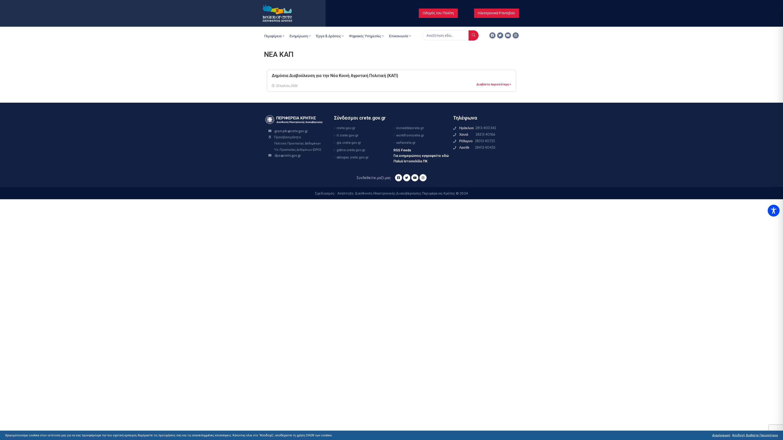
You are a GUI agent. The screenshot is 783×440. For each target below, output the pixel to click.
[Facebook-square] (492, 35)
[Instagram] (516, 35)
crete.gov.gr (346, 128)
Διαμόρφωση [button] (721, 435)
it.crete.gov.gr (347, 135)
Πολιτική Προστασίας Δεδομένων (297, 143)
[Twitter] (500, 35)
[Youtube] (508, 35)
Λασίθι (477, 147)
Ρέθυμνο (477, 141)
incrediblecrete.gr (410, 128)
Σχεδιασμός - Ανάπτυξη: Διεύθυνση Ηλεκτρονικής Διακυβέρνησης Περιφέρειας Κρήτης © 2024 (391, 193)
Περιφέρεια (273, 36)
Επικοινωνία (398, 36)
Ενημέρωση (299, 36)
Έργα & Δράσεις (328, 36)
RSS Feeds (402, 150)
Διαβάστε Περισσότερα (762, 435)
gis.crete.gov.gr (349, 143)
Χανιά (477, 134)
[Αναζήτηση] (474, 35)
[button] (438, 13)
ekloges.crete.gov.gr (353, 157)
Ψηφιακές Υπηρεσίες (365, 36)
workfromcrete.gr (410, 135)
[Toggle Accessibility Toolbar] (773, 210)
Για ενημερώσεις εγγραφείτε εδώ (421, 156)
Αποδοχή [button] (738, 435)
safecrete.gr (406, 143)
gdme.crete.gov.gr (351, 150)
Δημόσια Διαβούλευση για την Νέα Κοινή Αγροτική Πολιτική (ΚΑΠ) (335, 75)
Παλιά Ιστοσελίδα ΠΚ (411, 161)
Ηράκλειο (477, 128)
